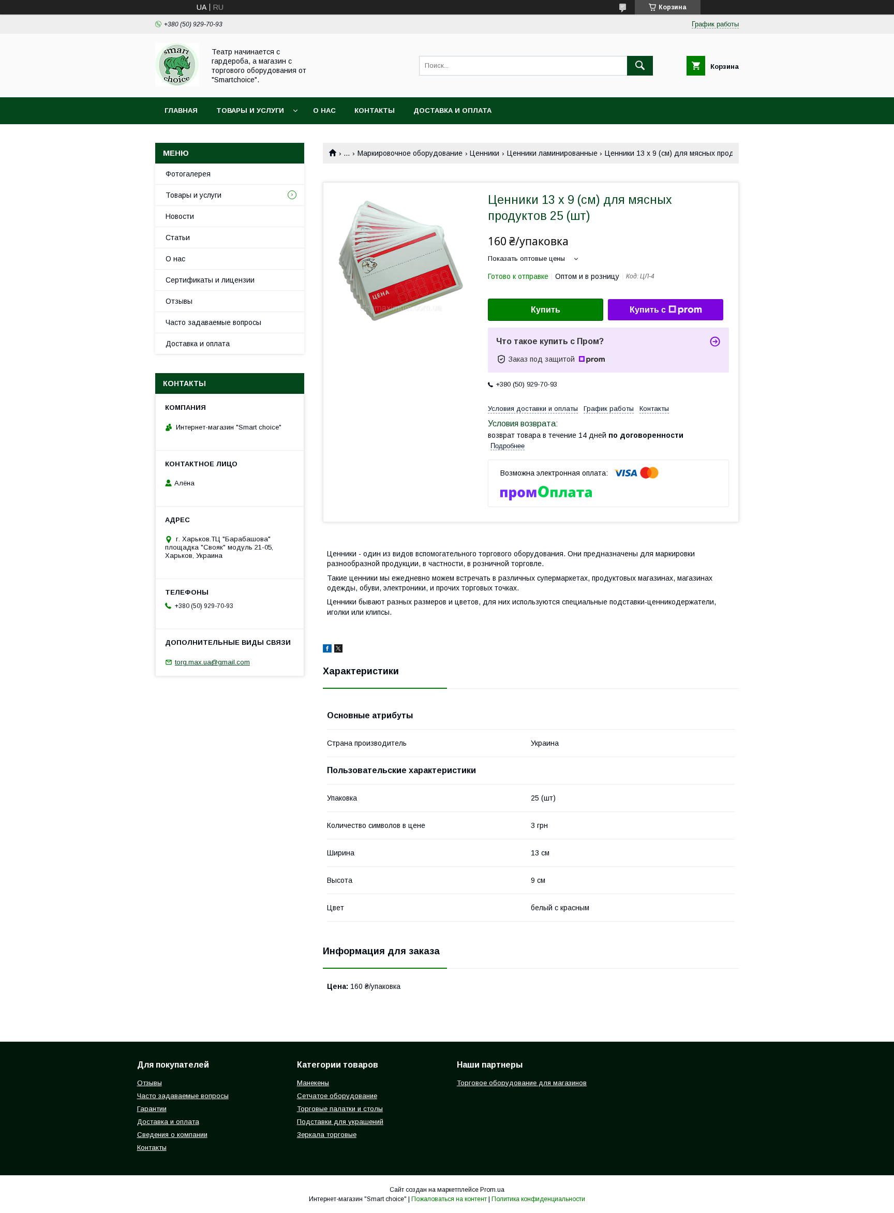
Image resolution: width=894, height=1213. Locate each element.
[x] (338, 650)
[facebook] (327, 650)
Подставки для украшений (340, 1122)
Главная (181, 110)
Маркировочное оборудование (410, 153)
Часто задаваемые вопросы (213, 322)
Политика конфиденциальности (538, 1199)
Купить (545, 309)
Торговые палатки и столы (340, 1109)
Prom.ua (492, 1189)
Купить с (648, 309)
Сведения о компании (172, 1134)
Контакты (374, 110)
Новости (180, 216)
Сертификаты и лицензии (210, 280)
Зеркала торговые (326, 1134)
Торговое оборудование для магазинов (522, 1083)
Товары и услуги (250, 110)
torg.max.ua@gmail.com (212, 662)
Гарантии (152, 1109)
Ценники (484, 153)
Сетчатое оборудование (337, 1096)
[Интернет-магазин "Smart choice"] (177, 84)
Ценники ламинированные (552, 153)
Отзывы (179, 301)
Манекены (313, 1083)
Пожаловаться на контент (449, 1199)
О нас (324, 110)
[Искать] (640, 66)
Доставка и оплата (452, 110)
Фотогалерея (188, 174)
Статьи (178, 237)
